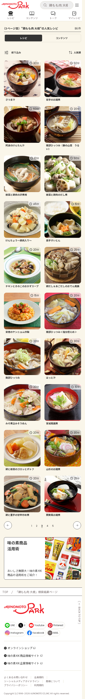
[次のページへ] (77, 525)
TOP (5, 592)
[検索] (45, 5)
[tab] (61, 38)
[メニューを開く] (76, 5)
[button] (56, 5)
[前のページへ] (8, 525)
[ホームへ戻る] (15, 5)
